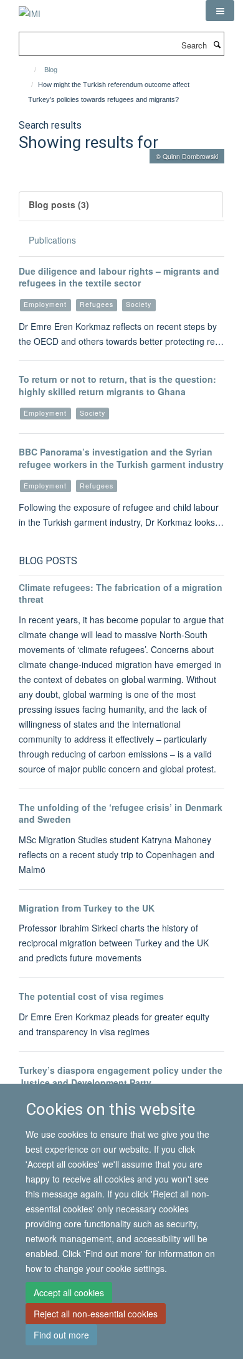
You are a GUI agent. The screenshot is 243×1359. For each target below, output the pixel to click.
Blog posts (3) (59, 204)
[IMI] (29, 9)
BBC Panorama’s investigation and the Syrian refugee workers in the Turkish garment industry (121, 458)
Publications (52, 240)
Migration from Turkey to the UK (87, 908)
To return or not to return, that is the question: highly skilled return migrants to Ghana (117, 385)
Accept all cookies (69, 1292)
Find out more (61, 1335)
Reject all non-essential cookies (96, 1313)
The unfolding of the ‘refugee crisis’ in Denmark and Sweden (120, 813)
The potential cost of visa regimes (91, 996)
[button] (220, 10)
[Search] (217, 44)
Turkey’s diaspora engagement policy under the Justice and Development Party (120, 1076)
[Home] (29, 69)
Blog (50, 69)
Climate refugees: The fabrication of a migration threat (120, 593)
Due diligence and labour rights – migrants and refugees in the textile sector (119, 277)
